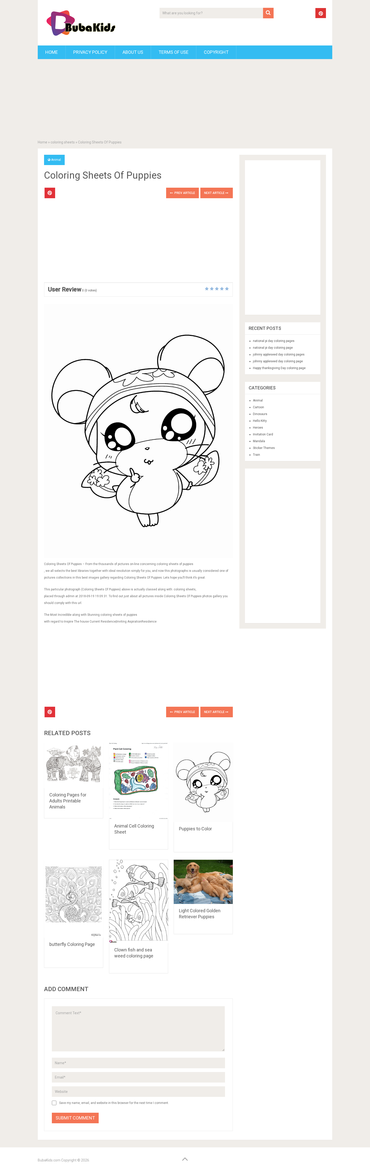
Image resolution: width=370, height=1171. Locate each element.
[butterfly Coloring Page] (73, 899)
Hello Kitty (260, 421)
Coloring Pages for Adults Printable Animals (67, 800)
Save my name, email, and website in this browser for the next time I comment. (114, 1103)
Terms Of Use (174, 52)
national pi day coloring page (273, 347)
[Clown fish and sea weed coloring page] (138, 901)
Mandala (259, 441)
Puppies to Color (195, 828)
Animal (56, 160)
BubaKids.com (49, 1160)
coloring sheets (63, 142)
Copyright (216, 52)
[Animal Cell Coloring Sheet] (138, 780)
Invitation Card (263, 434)
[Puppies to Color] (203, 782)
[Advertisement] (185, 100)
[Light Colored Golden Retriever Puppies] (203, 882)
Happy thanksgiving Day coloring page (279, 368)
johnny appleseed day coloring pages (279, 354)
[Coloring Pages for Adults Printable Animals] (73, 765)
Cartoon (258, 407)
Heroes (258, 427)
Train (256, 454)
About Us (133, 52)
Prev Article (184, 193)
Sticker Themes (264, 448)
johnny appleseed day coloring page (278, 361)
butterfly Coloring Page (72, 944)
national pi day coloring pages (273, 341)
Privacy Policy (90, 52)
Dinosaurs (260, 414)
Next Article (214, 193)
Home (51, 52)
